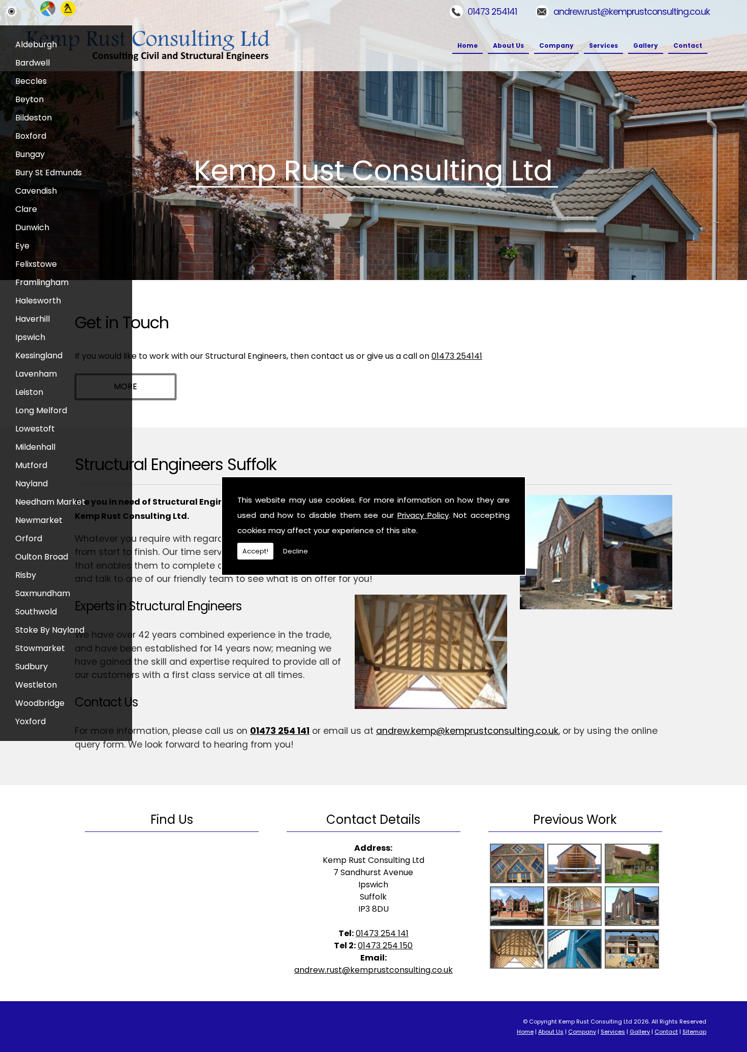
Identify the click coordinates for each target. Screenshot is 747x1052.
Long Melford (41, 410)
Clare (26, 209)
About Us (508, 45)
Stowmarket (40, 648)
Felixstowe (36, 264)
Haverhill (32, 319)
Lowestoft (35, 429)
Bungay (30, 154)
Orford (28, 538)
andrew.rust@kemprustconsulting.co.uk (631, 12)
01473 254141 (492, 12)
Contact (687, 45)
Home (467, 45)
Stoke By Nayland (49, 630)
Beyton (29, 99)
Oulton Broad (41, 557)
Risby (25, 575)
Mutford (31, 465)
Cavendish (36, 191)
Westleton (36, 685)
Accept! (255, 551)
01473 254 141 (279, 731)
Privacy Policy (423, 515)
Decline (295, 551)
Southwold (36, 611)
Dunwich (32, 227)
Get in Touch (122, 322)
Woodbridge (40, 703)
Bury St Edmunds (48, 172)
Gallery (645, 45)
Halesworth (38, 300)
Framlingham (42, 282)
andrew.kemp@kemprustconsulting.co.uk (467, 731)
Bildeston (33, 117)
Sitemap (694, 1032)
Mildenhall (35, 447)
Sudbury (31, 666)
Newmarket (39, 520)
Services (603, 45)
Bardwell (32, 63)
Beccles (31, 81)
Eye (22, 246)
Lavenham (36, 374)
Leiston (29, 392)
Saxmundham (42, 593)
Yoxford (30, 721)
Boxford (30, 136)
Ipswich (30, 337)
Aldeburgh (36, 44)
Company (556, 45)
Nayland (31, 483)
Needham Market (50, 502)
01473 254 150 (385, 945)
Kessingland (39, 355)
